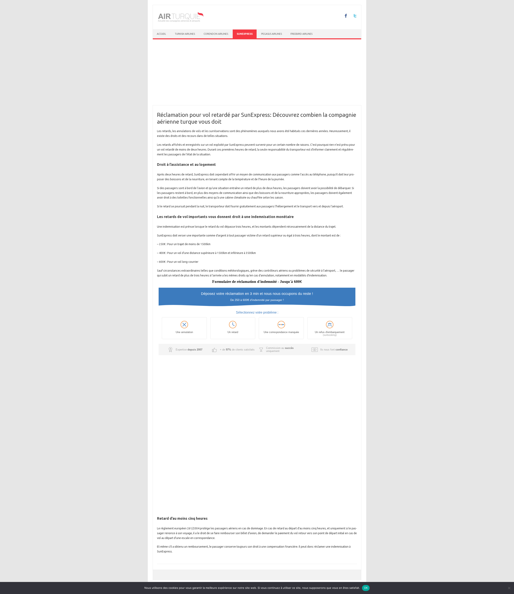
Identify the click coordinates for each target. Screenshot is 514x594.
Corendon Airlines (216, 34)
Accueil (161, 34)
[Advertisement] (257, 72)
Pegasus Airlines (271, 34)
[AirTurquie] (180, 22)
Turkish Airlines (185, 34)
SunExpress (245, 34)
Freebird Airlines (301, 34)
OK (366, 587)
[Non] (509, 588)
